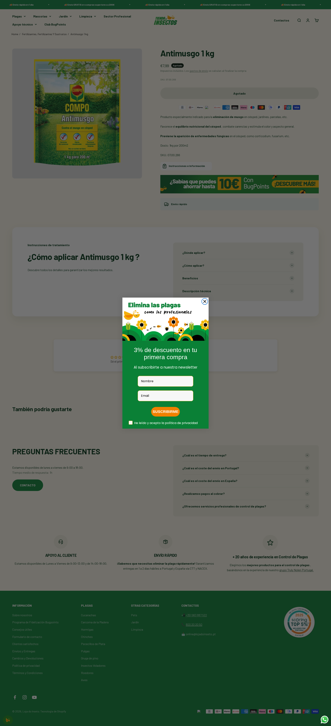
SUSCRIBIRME (166, 412)
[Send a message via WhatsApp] (324, 719)
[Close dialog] (205, 301)
